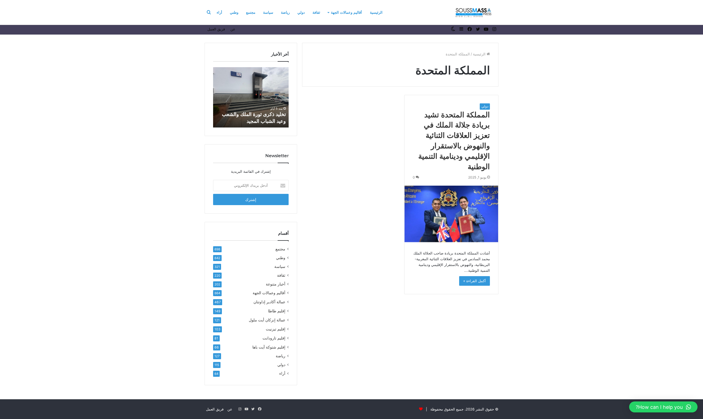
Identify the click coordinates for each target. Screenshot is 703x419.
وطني (234, 12)
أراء (219, 12)
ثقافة (316, 12)
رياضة (285, 12)
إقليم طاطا (276, 310)
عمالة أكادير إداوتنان (269, 301)
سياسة (268, 12)
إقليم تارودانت (274, 338)
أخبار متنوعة (275, 284)
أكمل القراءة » (474, 281)
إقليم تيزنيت (275, 329)
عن (232, 29)
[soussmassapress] (473, 12)
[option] (251, 97)
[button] (663, 406)
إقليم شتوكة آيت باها (268, 347)
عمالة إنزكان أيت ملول (267, 320)
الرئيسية (376, 12)
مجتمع (250, 12)
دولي (301, 12)
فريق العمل (216, 29)
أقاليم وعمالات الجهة (346, 12)
